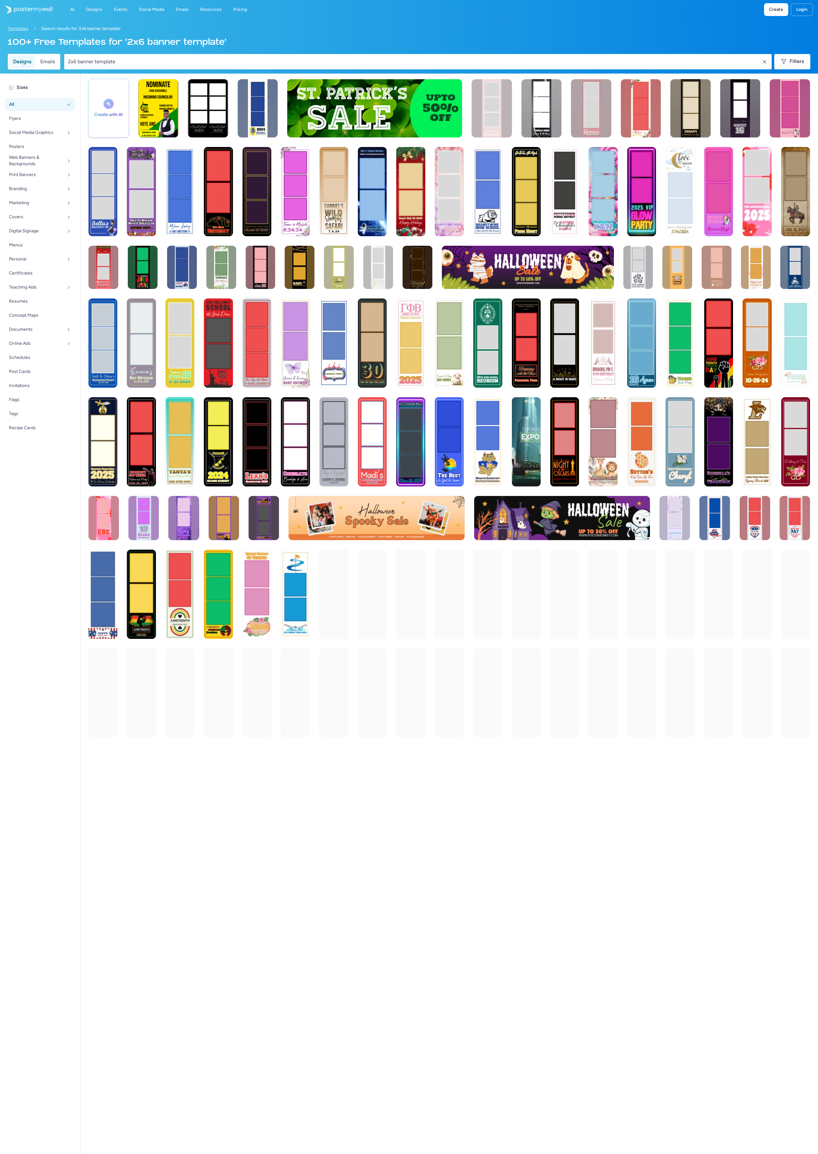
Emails (47, 61)
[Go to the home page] (26, 9)
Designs (22, 61)
